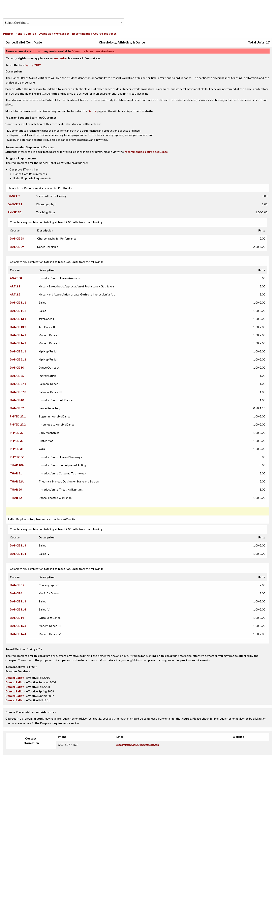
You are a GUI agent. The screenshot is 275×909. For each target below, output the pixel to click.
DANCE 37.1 (18, 383)
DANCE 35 (17, 375)
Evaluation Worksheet (54, 33)
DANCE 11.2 (18, 310)
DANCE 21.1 (18, 351)
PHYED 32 (16, 432)
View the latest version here (93, 51)
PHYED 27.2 (18, 424)
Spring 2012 (33, 65)
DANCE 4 (16, 593)
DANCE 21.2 (18, 359)
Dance (92, 111)
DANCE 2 (14, 196)
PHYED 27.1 (18, 416)
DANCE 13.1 (18, 318)
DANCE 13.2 (18, 327)
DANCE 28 (17, 238)
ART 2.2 (15, 294)
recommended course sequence (146, 151)
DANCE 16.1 (18, 335)
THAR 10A (17, 465)
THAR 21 (16, 473)
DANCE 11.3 (18, 545)
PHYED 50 (14, 212)
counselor (59, 58)
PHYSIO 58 (17, 457)
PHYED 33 (16, 440)
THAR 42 (16, 497)
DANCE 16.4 (18, 634)
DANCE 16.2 (18, 343)
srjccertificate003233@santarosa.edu (137, 744)
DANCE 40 (17, 400)
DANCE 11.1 (18, 302)
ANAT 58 (16, 278)
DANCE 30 (17, 367)
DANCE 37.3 (18, 392)
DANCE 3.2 (17, 585)
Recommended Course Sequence (94, 33)
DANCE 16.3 (18, 625)
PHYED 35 (16, 448)
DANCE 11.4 (18, 553)
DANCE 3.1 (15, 204)
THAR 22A (17, 481)
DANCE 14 (17, 617)
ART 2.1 (15, 286)
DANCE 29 (17, 246)
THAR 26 (16, 489)
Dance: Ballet (14, 677)
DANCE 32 (17, 408)
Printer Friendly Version (19, 33)
